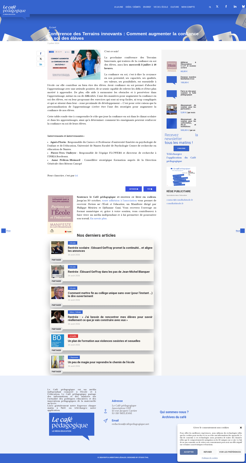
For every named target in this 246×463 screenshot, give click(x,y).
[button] (241, 427)
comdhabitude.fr (175, 203)
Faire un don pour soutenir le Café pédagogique (188, 93)
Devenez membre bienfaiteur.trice (188, 78)
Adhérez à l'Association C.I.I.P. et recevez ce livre (188, 65)
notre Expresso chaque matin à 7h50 (71, 406)
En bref (147, 7)
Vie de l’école (161, 7)
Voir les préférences (230, 452)
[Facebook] (226, 6)
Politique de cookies (210, 458)
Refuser (208, 452)
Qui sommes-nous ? (174, 412)
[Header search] (210, 7)
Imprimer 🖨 (133, 189)
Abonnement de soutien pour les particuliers (188, 107)
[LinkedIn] (235, 6)
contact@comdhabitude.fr (180, 200)
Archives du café (174, 417)
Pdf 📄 (149, 189)
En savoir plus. (98, 218)
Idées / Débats (133, 7)
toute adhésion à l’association (119, 200)
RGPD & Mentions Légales (114, 457)
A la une (118, 7)
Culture (175, 7)
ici (76, 175)
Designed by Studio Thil (137, 457)
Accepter (189, 452)
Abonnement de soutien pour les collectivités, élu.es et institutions (188, 123)
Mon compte (188, 7)
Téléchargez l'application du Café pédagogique (181, 158)
